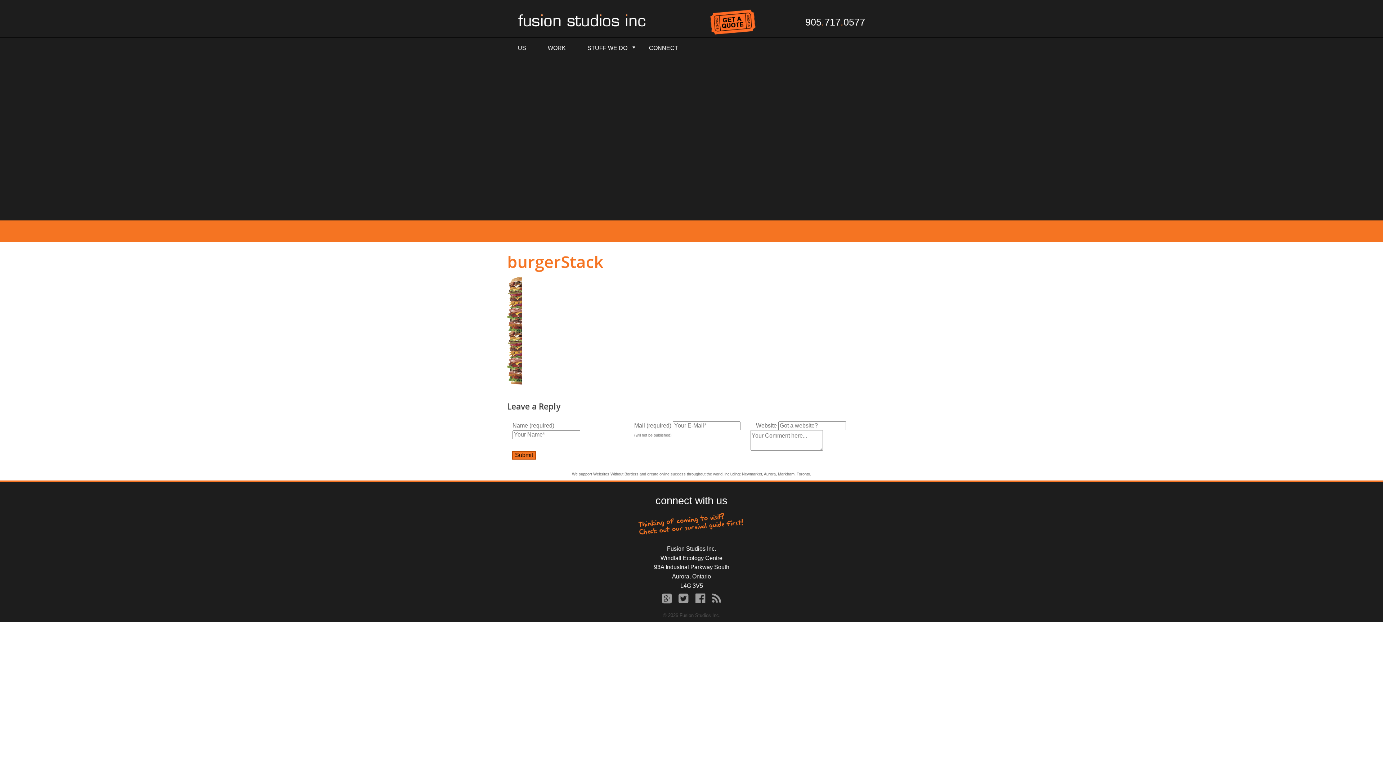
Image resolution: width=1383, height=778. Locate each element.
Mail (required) (652, 425)
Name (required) (533, 425)
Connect (663, 48)
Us (522, 48)
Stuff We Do (607, 48)
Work (557, 48)
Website (766, 425)
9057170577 (835, 22)
